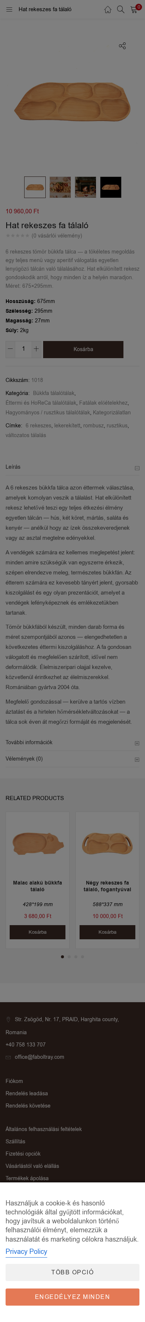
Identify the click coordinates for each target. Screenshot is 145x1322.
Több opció (72, 1272)
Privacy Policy (26, 1251)
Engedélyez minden (72, 1297)
